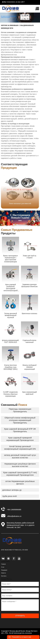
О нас (2, 567)
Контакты (3, 576)
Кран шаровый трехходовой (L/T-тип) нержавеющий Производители (20, 473)
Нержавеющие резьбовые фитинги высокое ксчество (20, 465)
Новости (3, 573)
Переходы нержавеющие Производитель (20, 410)
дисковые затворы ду (12, 490)
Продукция (4, 570)
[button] (35, 189)
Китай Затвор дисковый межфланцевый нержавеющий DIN (20, 447)
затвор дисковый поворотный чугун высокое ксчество (20, 456)
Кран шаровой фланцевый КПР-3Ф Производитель (20, 430)
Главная (3, 564)
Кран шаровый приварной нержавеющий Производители (20, 439)
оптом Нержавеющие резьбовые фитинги (20, 482)
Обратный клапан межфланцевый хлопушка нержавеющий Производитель (20, 420)
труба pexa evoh (9, 496)
